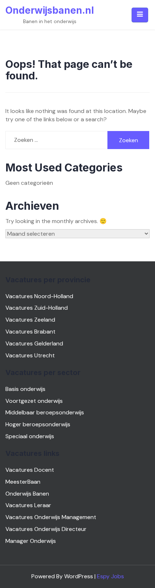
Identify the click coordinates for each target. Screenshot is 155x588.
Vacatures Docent (29, 470)
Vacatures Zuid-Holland (36, 308)
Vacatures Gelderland (34, 343)
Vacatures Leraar (28, 505)
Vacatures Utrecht (30, 355)
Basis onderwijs (25, 389)
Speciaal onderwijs (29, 436)
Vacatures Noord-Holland (39, 296)
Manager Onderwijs (30, 541)
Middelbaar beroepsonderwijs (44, 412)
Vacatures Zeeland (30, 319)
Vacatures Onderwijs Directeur (46, 529)
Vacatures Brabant (30, 331)
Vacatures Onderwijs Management (50, 517)
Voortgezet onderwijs (34, 401)
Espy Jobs (110, 576)
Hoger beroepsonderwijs (37, 424)
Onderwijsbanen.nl (49, 10)
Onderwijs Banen (27, 493)
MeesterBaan (22, 481)
